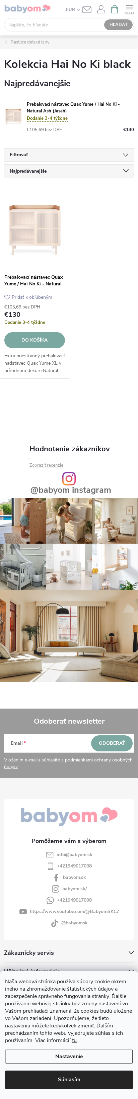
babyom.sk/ (74, 889)
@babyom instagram (70, 490)
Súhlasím (69, 1079)
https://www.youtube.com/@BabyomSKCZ (74, 911)
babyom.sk (74, 877)
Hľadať (119, 25)
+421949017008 (74, 866)
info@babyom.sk (74, 854)
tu (74, 1040)
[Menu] (129, 9)
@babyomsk (74, 923)
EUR (70, 10)
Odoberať (112, 743)
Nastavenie (69, 1056)
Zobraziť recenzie (46, 465)
